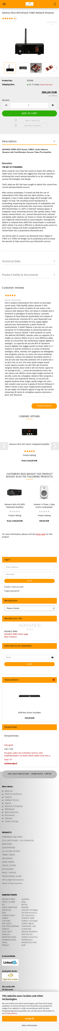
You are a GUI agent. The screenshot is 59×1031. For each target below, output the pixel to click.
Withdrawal (10, 809)
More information (29, 1025)
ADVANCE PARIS (8, 899)
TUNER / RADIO (8, 855)
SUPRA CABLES (27, 923)
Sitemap (8, 818)
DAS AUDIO (7, 923)
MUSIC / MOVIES (9, 873)
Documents (10, 815)
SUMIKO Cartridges (29, 921)
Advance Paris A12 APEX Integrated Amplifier (15, 505)
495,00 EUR (29, 718)
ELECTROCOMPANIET (10, 926)
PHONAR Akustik (9, 940)
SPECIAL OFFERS (9, 865)
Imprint (8, 803)
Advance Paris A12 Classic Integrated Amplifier (29, 444)
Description (9, 141)
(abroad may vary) (46, 85)
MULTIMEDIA (7, 858)
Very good (8, 745)
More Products (10, 637)
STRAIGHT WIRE (27, 918)
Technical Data (11, 261)
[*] (7, 20)
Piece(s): (6, 100)
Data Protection (12, 812)
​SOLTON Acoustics (29, 913)
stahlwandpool (10, 763)
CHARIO (5, 918)
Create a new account (13, 587)
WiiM (23, 945)
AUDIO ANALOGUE (9, 907)
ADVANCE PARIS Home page (16, 634)
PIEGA (4, 942)
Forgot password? (11, 591)
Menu (4, 4)
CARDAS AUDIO (8, 915)
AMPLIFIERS (7, 844)
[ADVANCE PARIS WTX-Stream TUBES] (29, 41)
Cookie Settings (11, 821)
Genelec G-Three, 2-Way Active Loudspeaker (44, 505)
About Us (9, 791)
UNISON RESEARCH (29, 932)
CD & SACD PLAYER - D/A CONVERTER (18, 840)
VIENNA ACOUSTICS (29, 937)
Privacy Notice (11, 1013)
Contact (8, 797)
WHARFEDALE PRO (29, 942)
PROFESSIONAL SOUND (12, 876)
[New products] (54, 679)
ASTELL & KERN (8, 902)
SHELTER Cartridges (29, 910)
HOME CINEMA (8, 862)
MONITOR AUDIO (9, 937)
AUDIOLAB (6, 910)
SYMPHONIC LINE (28, 926)
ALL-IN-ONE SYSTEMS (11, 851)
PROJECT (5, 945)
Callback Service (12, 800)
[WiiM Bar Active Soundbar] (29, 696)
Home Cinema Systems (12, 883)
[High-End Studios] (29, 4)
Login (29, 581)
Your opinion (44, 406)
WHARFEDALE (27, 940)
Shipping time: (8, 84)
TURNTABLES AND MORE (12, 837)
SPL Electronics (28, 915)
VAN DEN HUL (27, 934)
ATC (3, 904)
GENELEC (5, 929)
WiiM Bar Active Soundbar (29, 713)
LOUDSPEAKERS (8, 847)
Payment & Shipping (13, 806)
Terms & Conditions (13, 794)
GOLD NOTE (7, 932)
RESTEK (24, 904)
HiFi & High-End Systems (13, 880)
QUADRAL (25, 899)
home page (41, 534)
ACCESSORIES (8, 869)
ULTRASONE (26, 929)
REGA (23, 902)
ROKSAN (24, 907)
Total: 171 (8, 759)
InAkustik (6, 934)
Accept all (29, 1018)
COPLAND (6, 921)
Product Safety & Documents (20, 274)
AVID (4, 913)
